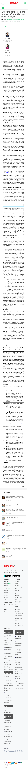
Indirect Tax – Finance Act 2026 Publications (7, 728)
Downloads (17, 623)
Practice (5, 587)
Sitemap (17, 590)
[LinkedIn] (5, 751)
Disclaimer (17, 606)
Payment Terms (18, 602)
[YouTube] (13, 751)
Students (6, 597)
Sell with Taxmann (19, 613)
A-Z (4, 611)
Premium (6, 583)
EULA (16, 604)
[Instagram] (17, 751)
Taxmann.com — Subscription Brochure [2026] (8, 702)
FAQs (16, 620)
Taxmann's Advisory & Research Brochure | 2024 (8, 711)
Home (16, 583)
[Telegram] (11, 751)
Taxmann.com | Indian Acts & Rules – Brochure (8, 693)
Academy (6, 592)
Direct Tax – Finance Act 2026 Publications (7, 722)
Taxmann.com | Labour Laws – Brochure (8, 688)
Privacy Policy (18, 599)
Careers (16, 588)
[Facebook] (22, 751)
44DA (7, 172)
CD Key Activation (19, 625)
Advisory (6, 590)
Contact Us (17, 622)
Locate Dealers (18, 615)
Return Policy (18, 601)
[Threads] (19, 751)
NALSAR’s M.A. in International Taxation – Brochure (19, 687)
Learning (6, 588)
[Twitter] (7, 751)
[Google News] (15, 751)
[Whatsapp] (9, 751)
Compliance (6, 594)
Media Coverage (18, 587)
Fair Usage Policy (19, 597)
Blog (5, 599)
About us (17, 585)
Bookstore (6, 595)
